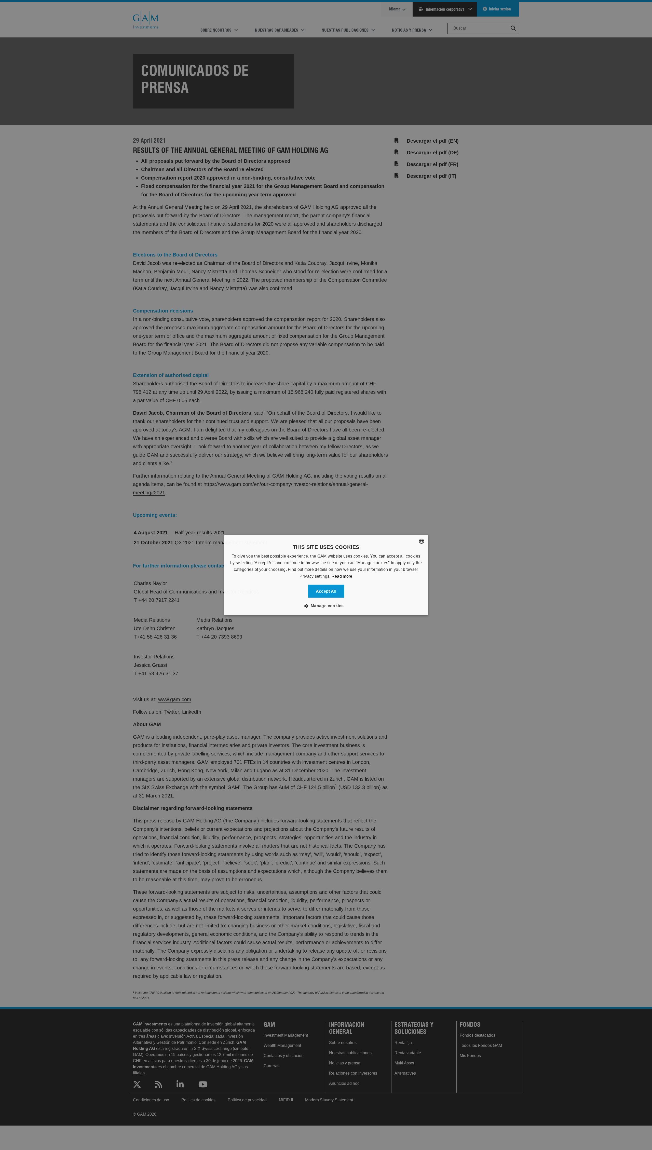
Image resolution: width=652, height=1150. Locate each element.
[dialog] (326, 575)
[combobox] (421, 541)
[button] (326, 606)
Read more (342, 576)
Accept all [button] (326, 591)
